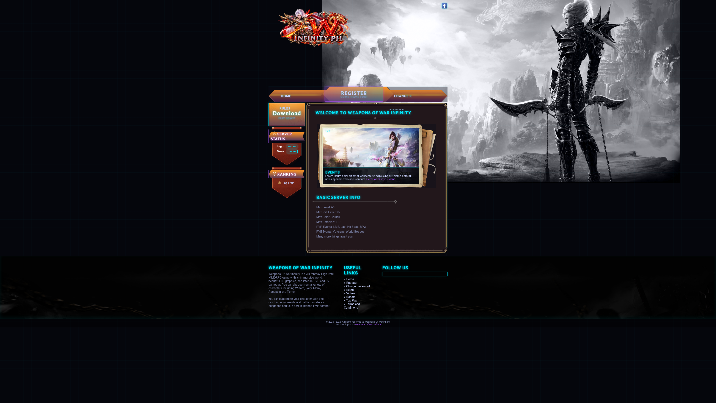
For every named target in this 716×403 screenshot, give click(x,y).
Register (354, 94)
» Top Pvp (350, 300)
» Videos (350, 293)
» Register (350, 283)
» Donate (350, 297)
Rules (285, 108)
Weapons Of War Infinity (368, 324)
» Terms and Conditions (352, 305)
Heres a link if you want (380, 179)
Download (286, 114)
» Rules (349, 290)
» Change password (357, 286)
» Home (349, 279)
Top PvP (287, 183)
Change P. (403, 96)
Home (286, 96)
